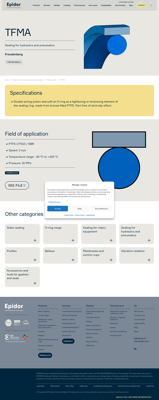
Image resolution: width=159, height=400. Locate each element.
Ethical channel (55, 386)
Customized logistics (70, 327)
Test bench (66, 335)
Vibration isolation (45, 345)
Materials (114, 323)
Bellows (41, 335)
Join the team (139, 319)
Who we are (138, 311)
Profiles (41, 331)
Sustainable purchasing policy (103, 386)
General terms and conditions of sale (129, 386)
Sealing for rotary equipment (45, 320)
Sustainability (139, 323)
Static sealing (43, 311)
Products (45, 355)
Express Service (69, 323)
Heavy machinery (93, 325)
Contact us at (139, 315)
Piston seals (13, 62)
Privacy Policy (80, 215)
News (136, 331)
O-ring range (43, 315)
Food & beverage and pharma (95, 312)
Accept (57, 208)
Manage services (54, 202)
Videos (113, 327)
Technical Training (69, 315)
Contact (68, 341)
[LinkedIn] (135, 348)
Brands (41, 349)
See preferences (101, 208)
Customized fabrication (71, 311)
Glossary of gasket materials (117, 318)
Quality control (68, 319)
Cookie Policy (69, 215)
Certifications (115, 335)
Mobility (89, 337)
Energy (89, 321)
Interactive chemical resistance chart (118, 312)
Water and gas (92, 333)
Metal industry (92, 341)
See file (15, 185)
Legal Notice (90, 215)
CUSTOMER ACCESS (126, 2)
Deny (79, 208)
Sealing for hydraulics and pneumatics (47, 326)
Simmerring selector (118, 331)
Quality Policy (84, 386)
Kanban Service (68, 331)
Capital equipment (93, 329)
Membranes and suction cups (48, 340)
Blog (136, 327)
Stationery (90, 345)
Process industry (93, 317)
